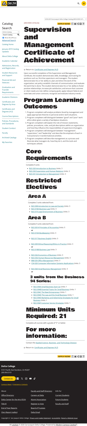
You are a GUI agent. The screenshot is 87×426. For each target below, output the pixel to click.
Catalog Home (7, 44)
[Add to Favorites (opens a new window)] (75, 24)
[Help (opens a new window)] (83, 24)
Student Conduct (9, 128)
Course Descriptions (10, 116)
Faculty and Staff (62, 404)
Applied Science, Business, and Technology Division (56, 343)
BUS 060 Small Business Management (46, 269)
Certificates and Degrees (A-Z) (8, 110)
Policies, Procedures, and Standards (10, 122)
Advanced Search (9, 40)
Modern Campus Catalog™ (66, 425)
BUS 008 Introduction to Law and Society (47, 206)
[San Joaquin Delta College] (38, 3)
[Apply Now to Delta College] (64, 24)
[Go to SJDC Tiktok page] (35, 378)
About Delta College (10, 56)
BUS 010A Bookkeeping (40, 233)
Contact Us (8, 378)
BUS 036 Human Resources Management (47, 258)
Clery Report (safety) (9, 412)
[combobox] (65, 19)
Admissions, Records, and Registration (10, 66)
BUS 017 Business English (41, 238)
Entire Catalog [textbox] (7, 32)
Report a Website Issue (69, 418)
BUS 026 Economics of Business (44, 255)
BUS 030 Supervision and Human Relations (46, 171)
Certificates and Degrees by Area (8, 103)
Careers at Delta (37, 395)
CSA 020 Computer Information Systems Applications (52, 263)
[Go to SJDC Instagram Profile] (26, 378)
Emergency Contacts (20, 384)
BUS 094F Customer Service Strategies (48, 303)
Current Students (62, 395)
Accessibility (56, 418)
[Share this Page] (78, 24)
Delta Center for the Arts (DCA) (13, 399)
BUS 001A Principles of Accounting (45, 227)
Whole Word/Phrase (10, 38)
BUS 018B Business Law (40, 249)
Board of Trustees (38, 408)
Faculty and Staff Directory (41, 391)
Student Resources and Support (9, 74)
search (78, 3)
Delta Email (35, 412)
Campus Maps (6, 384)
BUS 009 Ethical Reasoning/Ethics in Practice (49, 244)
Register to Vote (37, 404)
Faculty (5, 133)
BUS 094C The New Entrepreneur (46, 292)
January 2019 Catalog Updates (10, 50)
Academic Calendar (10, 61)
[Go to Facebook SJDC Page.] (18, 378)
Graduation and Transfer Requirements (8, 90)
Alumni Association (38, 399)
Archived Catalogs (9, 137)
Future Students (61, 399)
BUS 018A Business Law (40, 209)
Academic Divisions (10, 97)
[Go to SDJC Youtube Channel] (30, 378)
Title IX (3, 404)
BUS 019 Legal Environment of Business (47, 212)
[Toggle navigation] (83, 3)
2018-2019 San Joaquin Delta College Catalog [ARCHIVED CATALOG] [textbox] (66, 19)
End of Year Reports (9, 408)
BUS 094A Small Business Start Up (46, 287)
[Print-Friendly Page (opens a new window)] (80, 24)
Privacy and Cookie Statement (40, 418)
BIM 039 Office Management (42, 260)
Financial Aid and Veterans (9, 81)
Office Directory (7, 395)
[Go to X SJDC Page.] (22, 378)
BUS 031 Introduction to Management (44, 174)
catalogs (15, 425)
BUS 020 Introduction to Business (42, 168)
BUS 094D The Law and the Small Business (50, 295)
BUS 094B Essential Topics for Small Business (51, 289)
